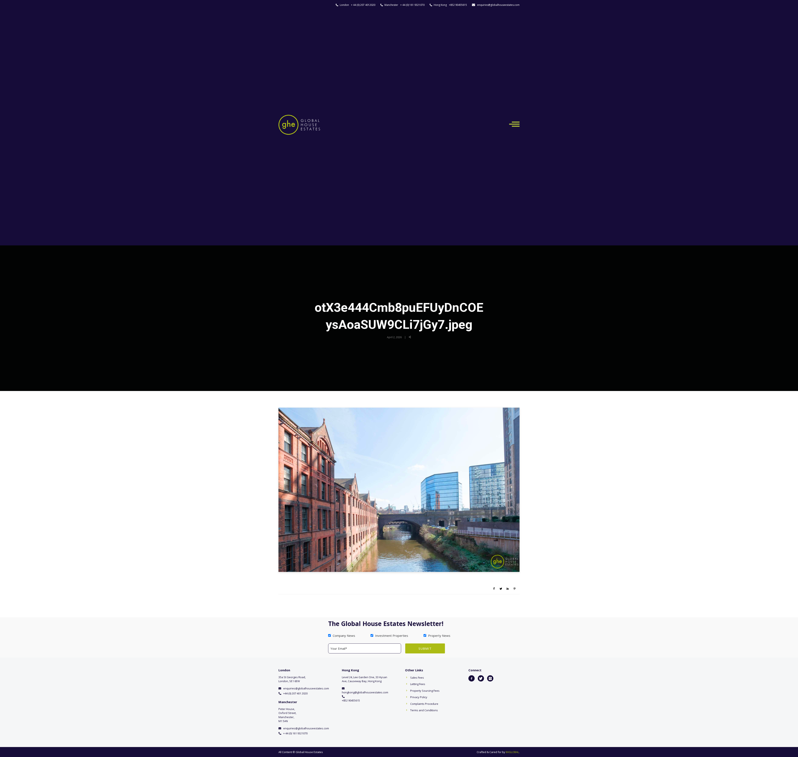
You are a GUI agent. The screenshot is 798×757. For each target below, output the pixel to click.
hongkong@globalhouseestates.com (365, 692)
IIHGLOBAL (512, 752)
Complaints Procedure (424, 704)
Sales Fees (417, 677)
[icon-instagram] (490, 678)
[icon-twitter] (481, 678)
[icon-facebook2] (471, 678)
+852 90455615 (458, 5)
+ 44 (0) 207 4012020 (363, 5)
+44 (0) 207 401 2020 (295, 693)
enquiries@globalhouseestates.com (498, 5)
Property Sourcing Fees (425, 691)
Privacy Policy (418, 697)
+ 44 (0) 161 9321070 (412, 5)
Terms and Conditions (424, 710)
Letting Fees (417, 684)
